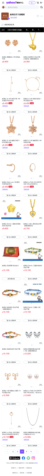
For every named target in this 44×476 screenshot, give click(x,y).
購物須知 (29, 468)
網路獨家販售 (9, 24)
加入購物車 (12, 70)
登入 (32, 3)
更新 (36, 463)
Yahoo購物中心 (14, 2)
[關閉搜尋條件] (6, 7)
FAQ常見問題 (40, 30)
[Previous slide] (2, 42)
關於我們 (21, 468)
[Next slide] (20, 42)
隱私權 (22, 473)
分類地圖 (29, 473)
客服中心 (13, 468)
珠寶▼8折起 (28, 30)
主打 (3, 30)
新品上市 (34, 30)
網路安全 (15, 473)
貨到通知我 (11, 279)
